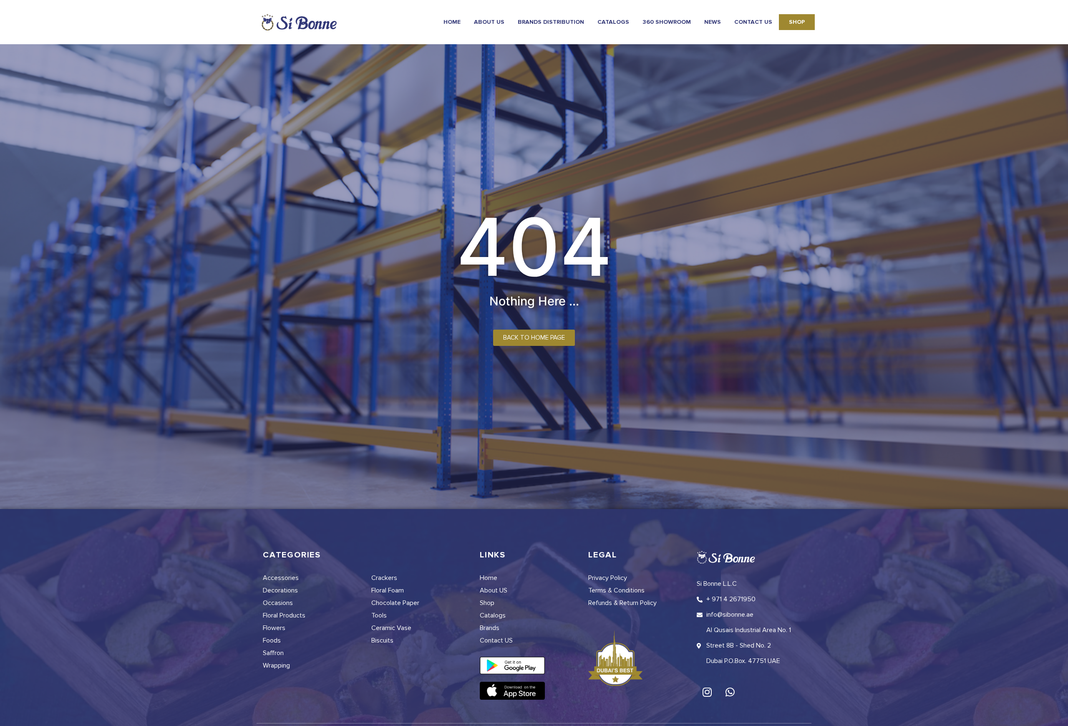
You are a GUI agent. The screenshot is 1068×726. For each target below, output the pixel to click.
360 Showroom (666, 21)
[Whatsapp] (730, 691)
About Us (489, 21)
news (712, 21)
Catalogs (613, 21)
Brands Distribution (551, 21)
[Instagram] (707, 691)
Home (452, 21)
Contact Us (753, 21)
